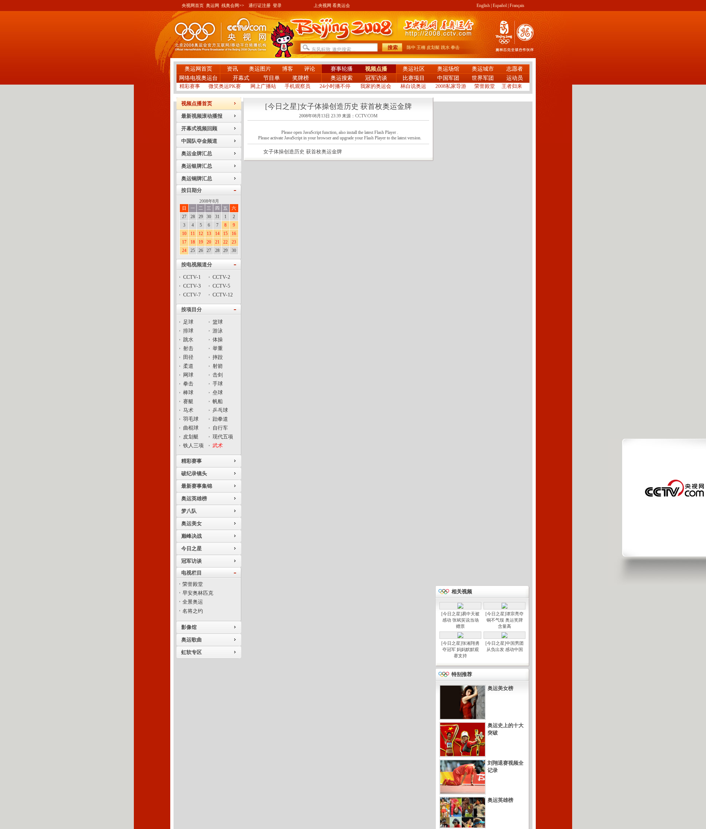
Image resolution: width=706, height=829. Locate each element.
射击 (188, 348)
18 (192, 242)
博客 (287, 69)
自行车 (220, 428)
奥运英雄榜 (194, 498)
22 (225, 242)
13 (209, 233)
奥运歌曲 (191, 640)
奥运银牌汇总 (196, 166)
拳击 (455, 47)
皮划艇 (433, 47)
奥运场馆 (448, 69)
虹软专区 (191, 652)
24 (184, 250)
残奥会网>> (232, 5)
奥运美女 (191, 523)
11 (192, 233)
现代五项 (223, 437)
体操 (218, 339)
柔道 (188, 366)
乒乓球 (220, 410)
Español (500, 5)
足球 (188, 322)
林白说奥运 (413, 86)
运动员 (514, 78)
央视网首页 (193, 5)
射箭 (218, 366)
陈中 (411, 47)
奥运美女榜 (500, 688)
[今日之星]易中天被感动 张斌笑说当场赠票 (460, 620)
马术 (188, 410)
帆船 (218, 401)
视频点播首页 (196, 103)
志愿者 (514, 69)
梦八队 (189, 511)
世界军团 (483, 78)
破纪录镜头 (194, 473)
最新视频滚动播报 (201, 116)
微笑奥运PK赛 (224, 86)
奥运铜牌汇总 (196, 178)
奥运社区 (414, 69)
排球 (188, 331)
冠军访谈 (376, 78)
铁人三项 (193, 445)
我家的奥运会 (375, 86)
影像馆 (189, 627)
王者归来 (512, 86)
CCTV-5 (221, 286)
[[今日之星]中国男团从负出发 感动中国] (504, 636)
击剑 (218, 375)
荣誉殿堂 (484, 86)
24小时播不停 (335, 86)
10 (184, 233)
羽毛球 (191, 419)
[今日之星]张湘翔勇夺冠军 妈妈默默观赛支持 (460, 649)
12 (201, 233)
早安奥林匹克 (197, 593)
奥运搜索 (342, 78)
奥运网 (212, 5)
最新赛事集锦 (196, 486)
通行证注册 (260, 5)
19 (201, 242)
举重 (218, 348)
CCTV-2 (221, 277)
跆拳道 (220, 419)
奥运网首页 (198, 69)
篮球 (218, 322)
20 (209, 242)
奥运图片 (260, 69)
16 (234, 233)
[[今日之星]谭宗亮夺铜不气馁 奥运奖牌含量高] (504, 607)
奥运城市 (483, 69)
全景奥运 (192, 602)
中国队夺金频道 (199, 141)
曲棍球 (191, 428)
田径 (188, 357)
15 (225, 233)
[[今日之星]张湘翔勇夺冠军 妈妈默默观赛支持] (460, 636)
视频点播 (376, 69)
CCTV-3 (192, 286)
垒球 (218, 392)
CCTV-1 (192, 277)
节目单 (271, 78)
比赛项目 (414, 78)
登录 (277, 5)
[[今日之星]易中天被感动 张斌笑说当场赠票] (460, 607)
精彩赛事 (189, 86)
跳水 (445, 47)
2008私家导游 (450, 86)
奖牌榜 (300, 78)
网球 (188, 375)
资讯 (232, 69)
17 (184, 242)
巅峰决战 (191, 536)
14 (217, 233)
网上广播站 (263, 86)
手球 (218, 384)
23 (234, 242)
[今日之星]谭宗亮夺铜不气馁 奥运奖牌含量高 (504, 620)
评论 (309, 69)
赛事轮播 (342, 69)
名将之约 (192, 611)
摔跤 (218, 357)
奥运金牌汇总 (196, 153)
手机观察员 (297, 86)
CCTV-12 (223, 295)
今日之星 (191, 548)
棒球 (188, 392)
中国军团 (448, 78)
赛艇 (188, 401)
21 (217, 242)
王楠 (421, 47)
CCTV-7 (192, 295)
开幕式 (242, 78)
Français (517, 5)
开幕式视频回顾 (199, 128)
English (483, 5)
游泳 (218, 331)
